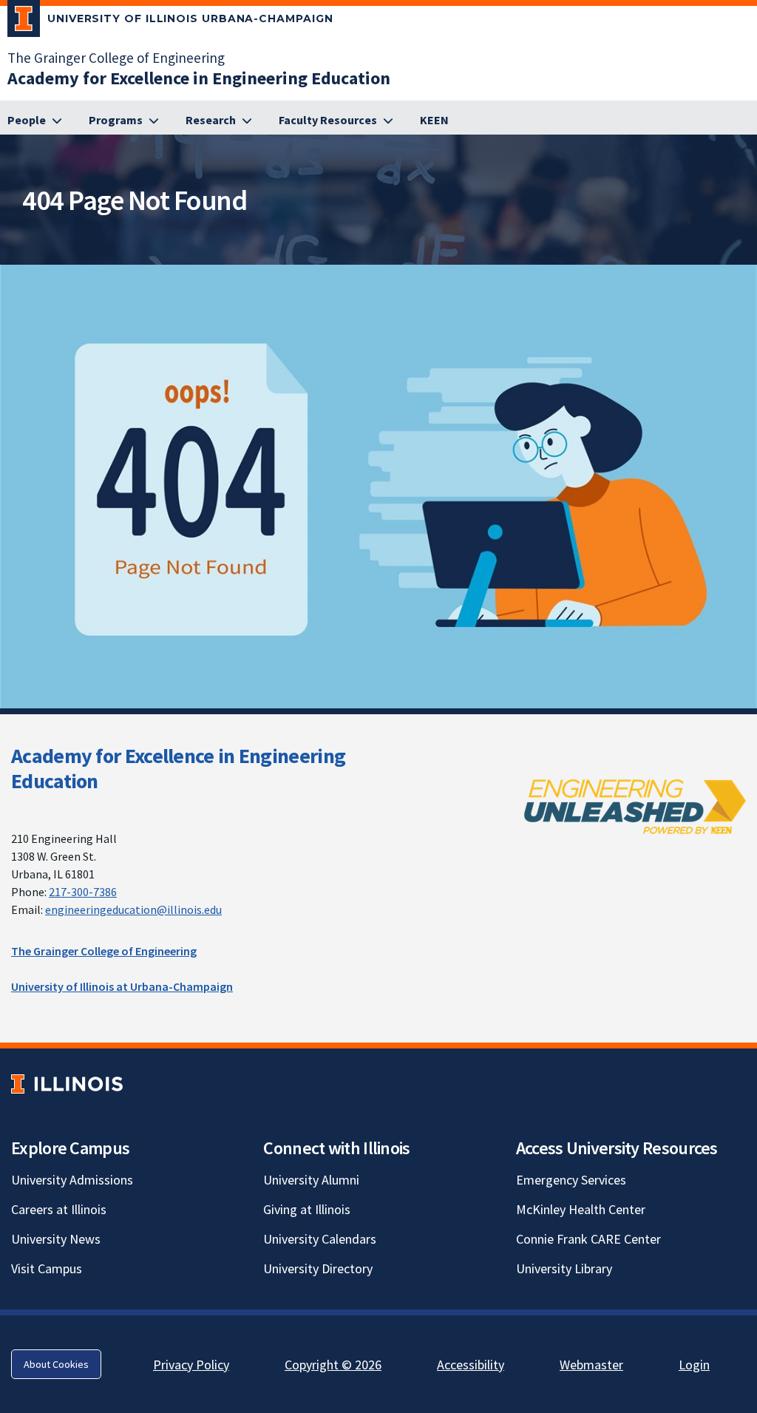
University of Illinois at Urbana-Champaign (122, 986)
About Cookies (56, 1364)
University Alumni (311, 1179)
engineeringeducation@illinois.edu (133, 909)
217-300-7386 (83, 891)
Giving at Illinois (306, 1209)
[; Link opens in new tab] (635, 806)
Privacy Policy (191, 1364)
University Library (564, 1268)
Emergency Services (571, 1179)
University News (56, 1238)
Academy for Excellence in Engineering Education (178, 768)
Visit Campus (46, 1268)
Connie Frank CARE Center (588, 1238)
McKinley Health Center (580, 1209)
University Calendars (319, 1238)
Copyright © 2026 (333, 1364)
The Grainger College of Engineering (116, 58)
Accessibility (470, 1364)
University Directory (318, 1268)
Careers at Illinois (58, 1209)
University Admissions (72, 1179)
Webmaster (591, 1364)
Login (694, 1364)
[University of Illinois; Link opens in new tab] (67, 1084)
